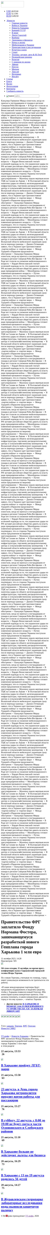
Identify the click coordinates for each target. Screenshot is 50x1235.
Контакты (10, 89)
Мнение (15, 69)
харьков (10, 1026)
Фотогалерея (12, 86)
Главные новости (19, 23)
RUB (8, 16)
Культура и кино (19, 50)
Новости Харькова (20, 28)
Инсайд (15, 76)
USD (8, 11)
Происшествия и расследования (26, 47)
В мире (15, 33)
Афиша (15, 64)
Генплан (31, 1026)
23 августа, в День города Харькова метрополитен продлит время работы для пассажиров (20, 1094)
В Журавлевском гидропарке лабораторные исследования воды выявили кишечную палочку (22, 1204)
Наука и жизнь (18, 42)
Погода (15, 67)
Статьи (9, 79)
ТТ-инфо (29, 1216)
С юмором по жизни (21, 62)
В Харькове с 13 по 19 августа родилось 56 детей (22, 1177)
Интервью (16, 74)
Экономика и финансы (22, 40)
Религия (15, 59)
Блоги (9, 81)
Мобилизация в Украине (23, 45)
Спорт (14, 52)
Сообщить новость (14, 91)
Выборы (15, 37)
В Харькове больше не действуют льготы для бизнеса (23, 1153)
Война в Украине (19, 25)
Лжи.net (15, 72)
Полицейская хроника (22, 57)
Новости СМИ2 (8, 1028)
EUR (8, 13)
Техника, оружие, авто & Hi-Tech (27, 54)
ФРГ (25, 1026)
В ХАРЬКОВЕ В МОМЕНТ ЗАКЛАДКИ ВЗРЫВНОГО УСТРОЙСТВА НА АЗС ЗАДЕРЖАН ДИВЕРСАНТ (24, 1007)
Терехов (18, 1026)
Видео (9, 84)
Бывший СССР (19, 30)
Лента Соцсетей (19, 35)
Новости (10, 20)
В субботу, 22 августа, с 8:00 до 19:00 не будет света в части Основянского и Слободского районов (23, 1126)
